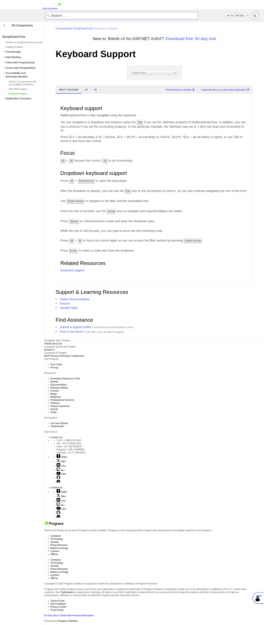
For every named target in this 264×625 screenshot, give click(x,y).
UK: (69, 443)
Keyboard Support (105, 28)
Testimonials (57, 426)
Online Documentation (75, 299)
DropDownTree (83, 28)
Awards (54, 542)
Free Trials (56, 364)
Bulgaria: (71, 449)
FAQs (53, 412)
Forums (65, 303)
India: (69, 446)
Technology (56, 539)
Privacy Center (58, 607)
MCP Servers (51, 356)
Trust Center (57, 610)
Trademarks (67, 592)
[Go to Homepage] (59, 8)
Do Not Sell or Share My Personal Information (69, 615)
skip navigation (50, 8)
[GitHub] (58, 478)
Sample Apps (69, 307)
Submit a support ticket (75, 327)
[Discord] (58, 482)
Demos (54, 381)
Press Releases (59, 545)
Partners (55, 403)
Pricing (54, 367)
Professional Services (62, 400)
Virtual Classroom (60, 406)
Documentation (58, 384)
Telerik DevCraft (53, 343)
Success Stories (59, 423)
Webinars (55, 397)
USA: (69, 440)
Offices (54, 554)
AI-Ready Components (71, 356)
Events (54, 409)
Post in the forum (71, 331)
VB (95, 89)
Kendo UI (49, 349)
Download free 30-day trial (190, 38)
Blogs (53, 394)
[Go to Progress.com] (54, 525)
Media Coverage (59, 548)
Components (64, 28)
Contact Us (56, 437)
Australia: (71, 452)
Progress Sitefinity (68, 621)
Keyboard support (72, 270)
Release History (59, 387)
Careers (54, 551)
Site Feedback (58, 604)
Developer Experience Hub (65, 378)
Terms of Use (57, 600)
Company (55, 536)
